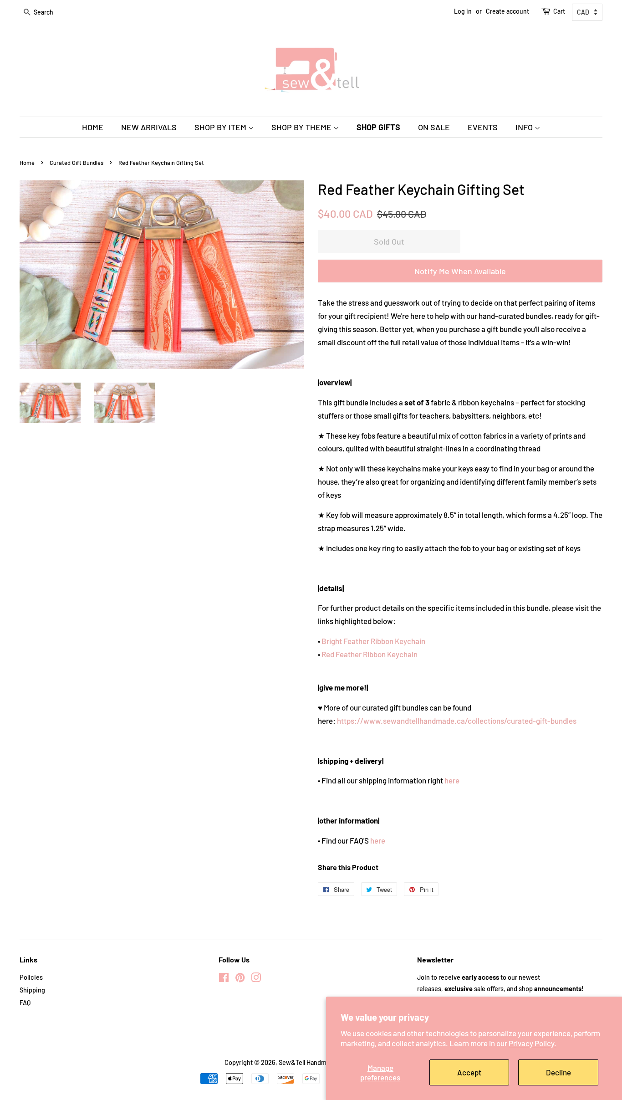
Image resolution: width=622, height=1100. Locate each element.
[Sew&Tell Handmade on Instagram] (256, 979)
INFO (525, 127)
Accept (469, 1072)
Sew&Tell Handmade (308, 1062)
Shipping (32, 990)
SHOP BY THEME (302, 127)
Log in (463, 11)
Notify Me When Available (460, 271)
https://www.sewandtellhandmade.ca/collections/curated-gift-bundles (456, 720)
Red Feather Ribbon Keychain (369, 654)
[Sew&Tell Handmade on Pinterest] (240, 979)
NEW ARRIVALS (149, 127)
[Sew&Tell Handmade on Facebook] (224, 979)
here (451, 780)
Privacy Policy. (532, 1043)
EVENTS (483, 127)
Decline (558, 1072)
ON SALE (434, 127)
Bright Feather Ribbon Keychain (373, 640)
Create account (507, 11)
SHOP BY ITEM (221, 127)
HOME (92, 127)
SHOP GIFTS (378, 127)
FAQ (25, 1003)
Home (27, 162)
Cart (559, 11)
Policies (31, 977)
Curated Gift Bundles (76, 162)
